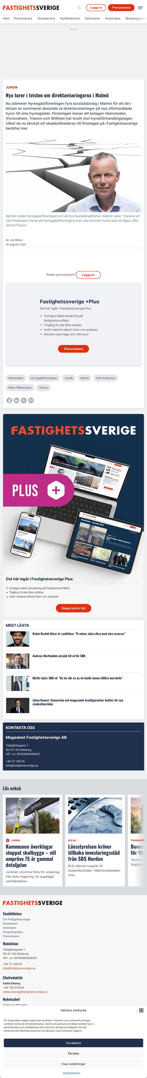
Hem (6, 18)
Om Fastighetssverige (16, 919)
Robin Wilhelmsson (20, 387)
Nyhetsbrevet (70, 18)
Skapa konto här (74, 608)
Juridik (12, 87)
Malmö (84, 378)
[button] (141, 1010)
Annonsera (112, 18)
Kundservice (46, 18)
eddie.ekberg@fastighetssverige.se (25, 991)
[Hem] (31, 8)
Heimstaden (15, 378)
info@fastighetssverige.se (22, 765)
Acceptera (73, 1043)
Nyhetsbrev (10, 923)
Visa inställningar (73, 1064)
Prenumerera (23, 18)
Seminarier (92, 18)
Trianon (43, 387)
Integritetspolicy (71, 1072)
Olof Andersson (105, 378)
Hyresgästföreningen (44, 378)
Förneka (73, 1053)
